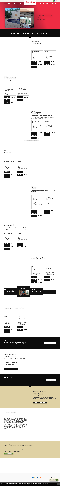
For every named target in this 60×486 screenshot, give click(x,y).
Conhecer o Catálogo (50, 380)
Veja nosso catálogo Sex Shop (40, 402)
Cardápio (48, 3)
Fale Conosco (35, 0)
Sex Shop (54, 3)
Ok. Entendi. (55, 484)
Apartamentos (7, 3)
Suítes (14, 3)
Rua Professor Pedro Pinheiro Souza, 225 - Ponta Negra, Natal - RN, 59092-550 (23, 477)
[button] (4, 18)
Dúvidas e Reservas (9, 453)
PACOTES (42, 3)
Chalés (19, 3)
